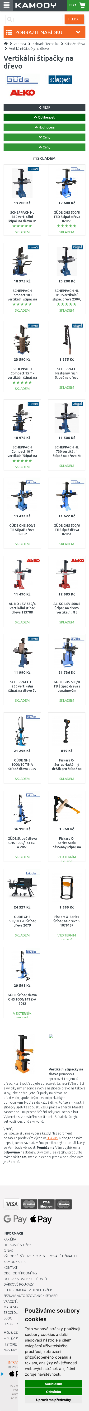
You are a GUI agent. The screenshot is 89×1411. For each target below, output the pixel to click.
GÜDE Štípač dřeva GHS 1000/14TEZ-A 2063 (22, 843)
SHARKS (52, 1138)
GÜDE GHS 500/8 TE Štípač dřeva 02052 (22, 530)
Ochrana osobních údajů (25, 1279)
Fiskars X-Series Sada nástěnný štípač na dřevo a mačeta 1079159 (66, 847)
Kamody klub (15, 1262)
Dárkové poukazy (18, 1284)
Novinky (10, 1350)
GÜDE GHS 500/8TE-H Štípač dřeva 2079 (22, 921)
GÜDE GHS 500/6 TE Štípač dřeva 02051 (67, 530)
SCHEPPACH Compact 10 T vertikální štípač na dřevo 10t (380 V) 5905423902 (22, 299)
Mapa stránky (15, 1307)
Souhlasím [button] (53, 1384)
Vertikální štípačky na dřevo (29, 49)
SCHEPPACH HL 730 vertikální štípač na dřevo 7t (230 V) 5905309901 (22, 690)
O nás (8, 1251)
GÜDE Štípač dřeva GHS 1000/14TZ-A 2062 (22, 999)
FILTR (46, 107)
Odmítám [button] (53, 1392)
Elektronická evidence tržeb (28, 1290)
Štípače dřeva (75, 44)
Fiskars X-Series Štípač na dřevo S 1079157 (66, 921)
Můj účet (11, 1339)
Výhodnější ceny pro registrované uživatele (41, 1256)
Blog (8, 1318)
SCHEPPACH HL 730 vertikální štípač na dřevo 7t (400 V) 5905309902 (67, 455)
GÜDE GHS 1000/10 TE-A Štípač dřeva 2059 (22, 764)
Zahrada (20, 44)
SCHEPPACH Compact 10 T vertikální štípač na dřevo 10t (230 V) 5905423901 (22, 455)
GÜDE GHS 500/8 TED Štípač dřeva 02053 (66, 217)
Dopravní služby (17, 1245)
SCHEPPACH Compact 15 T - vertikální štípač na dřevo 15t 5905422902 (22, 377)
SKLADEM (46, 158)
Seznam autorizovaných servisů (31, 1296)
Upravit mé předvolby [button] (53, 1400)
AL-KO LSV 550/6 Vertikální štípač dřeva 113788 (22, 608)
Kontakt (10, 1267)
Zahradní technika (46, 44)
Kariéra (10, 1239)
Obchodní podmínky (20, 1273)
